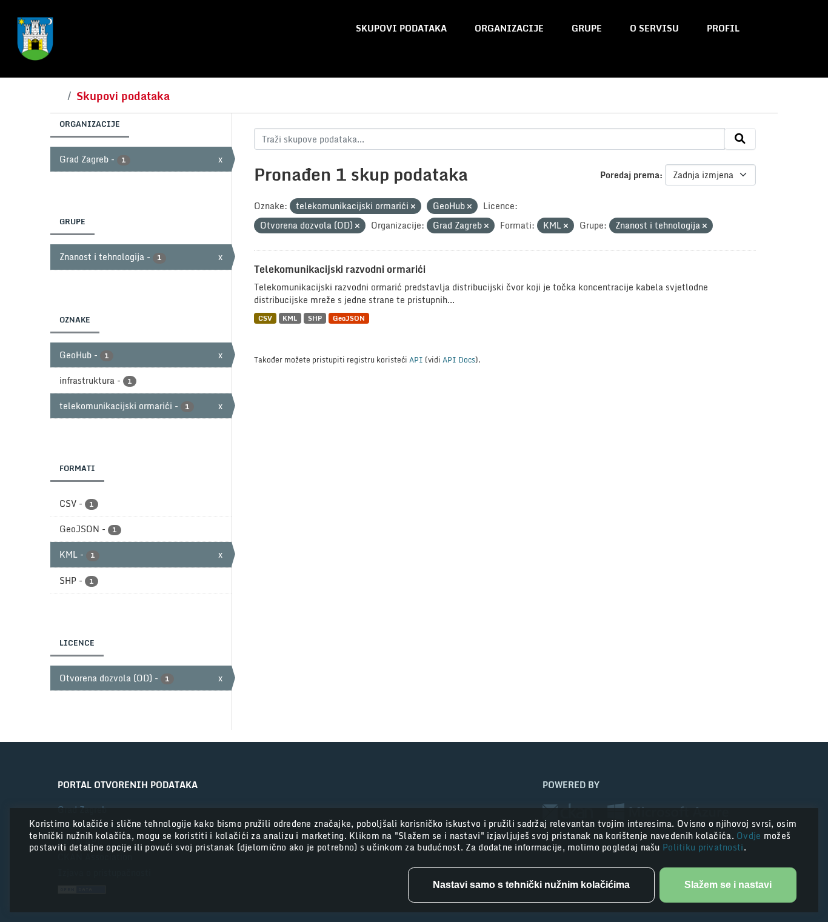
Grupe (587, 28)
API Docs (458, 359)
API (416, 359)
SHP (315, 318)
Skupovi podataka (401, 28)
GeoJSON (349, 318)
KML (289, 318)
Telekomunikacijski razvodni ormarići (340, 269)
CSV (265, 318)
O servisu (654, 28)
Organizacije (509, 28)
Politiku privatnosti (703, 847)
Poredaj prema (629, 175)
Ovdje (750, 836)
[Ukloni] (413, 206)
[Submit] (740, 139)
